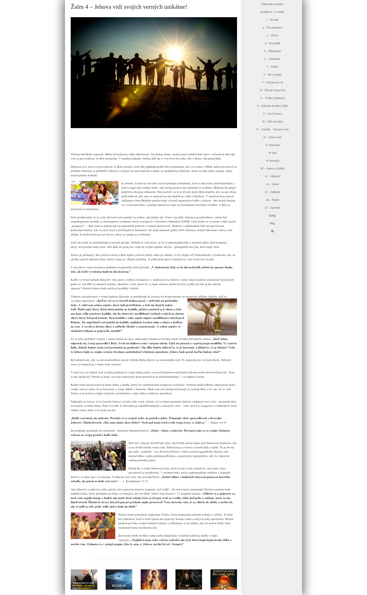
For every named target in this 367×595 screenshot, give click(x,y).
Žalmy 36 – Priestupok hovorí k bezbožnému (184, 572)
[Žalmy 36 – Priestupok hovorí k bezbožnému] (188, 579)
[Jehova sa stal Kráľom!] (223, 579)
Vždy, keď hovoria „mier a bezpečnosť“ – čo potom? (79, 570)
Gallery (88, 570)
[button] (272, 231)
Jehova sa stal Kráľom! (219, 574)
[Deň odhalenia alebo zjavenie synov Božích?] (119, 579)
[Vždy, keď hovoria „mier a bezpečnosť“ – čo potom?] (84, 579)
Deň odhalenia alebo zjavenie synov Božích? (114, 572)
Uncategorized (95, 143)
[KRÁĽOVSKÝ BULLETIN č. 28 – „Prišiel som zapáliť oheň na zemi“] (154, 579)
